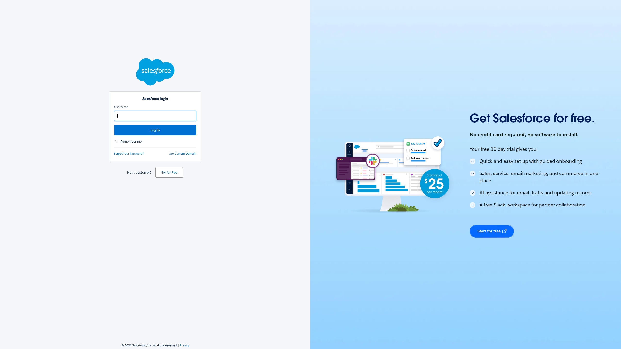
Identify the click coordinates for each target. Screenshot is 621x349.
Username (121, 107)
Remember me (131, 141)
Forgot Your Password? (129, 153)
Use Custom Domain (182, 153)
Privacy (184, 345)
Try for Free (169, 172)
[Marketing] (465, 174)
